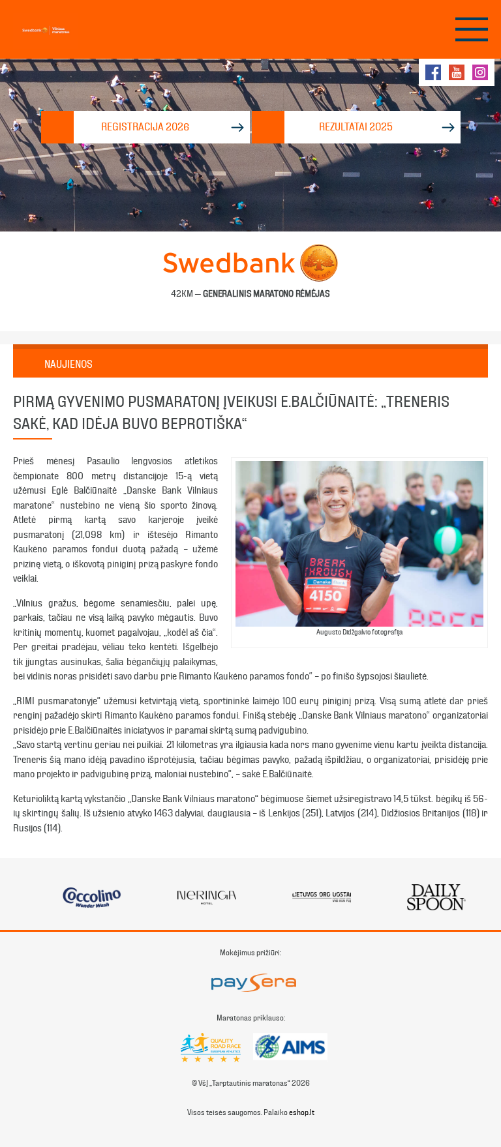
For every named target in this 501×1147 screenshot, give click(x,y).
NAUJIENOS (68, 364)
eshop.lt (301, 1112)
